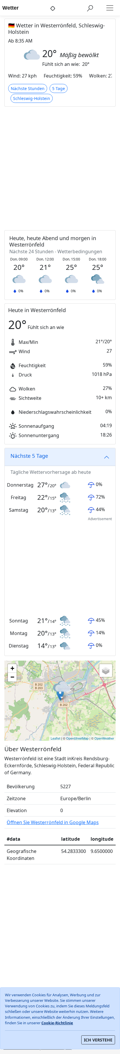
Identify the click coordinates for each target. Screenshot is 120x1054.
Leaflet (55, 738)
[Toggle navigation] (110, 7)
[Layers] (105, 670)
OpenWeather (104, 738)
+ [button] (12, 668)
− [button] (12, 677)
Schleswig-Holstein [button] (31, 98)
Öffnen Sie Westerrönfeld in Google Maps (53, 822)
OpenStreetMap (77, 738)
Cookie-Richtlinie (57, 1022)
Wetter (10, 8)
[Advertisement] (60, 169)
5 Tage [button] (58, 88)
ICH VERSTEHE (98, 1040)
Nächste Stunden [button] (28, 88)
